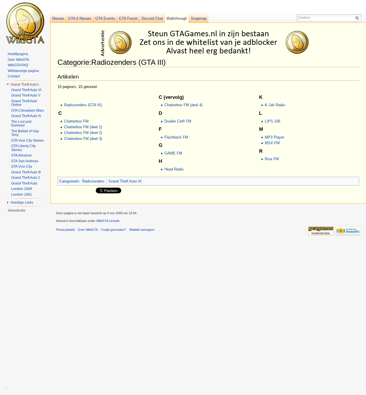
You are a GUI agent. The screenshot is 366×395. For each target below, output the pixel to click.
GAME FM (173, 153)
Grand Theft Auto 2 (25, 178)
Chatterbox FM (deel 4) (183, 105)
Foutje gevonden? (113, 229)
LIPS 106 (272, 121)
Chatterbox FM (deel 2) (83, 133)
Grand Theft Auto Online (24, 103)
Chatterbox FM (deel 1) (83, 127)
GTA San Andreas (24, 161)
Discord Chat (152, 18)
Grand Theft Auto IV (26, 116)
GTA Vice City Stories (27, 141)
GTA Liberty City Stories (23, 148)
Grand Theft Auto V (25, 95)
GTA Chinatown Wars (27, 111)
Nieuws (58, 18)
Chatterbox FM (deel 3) (83, 139)
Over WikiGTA (18, 60)
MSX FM (272, 143)
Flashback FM (176, 137)
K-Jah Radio (275, 105)
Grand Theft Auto (24, 183)
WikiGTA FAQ (18, 65)
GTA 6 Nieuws (80, 18)
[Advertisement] (209, 42)
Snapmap (198, 18)
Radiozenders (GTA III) (83, 105)
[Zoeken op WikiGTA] (358, 18)
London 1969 (21, 189)
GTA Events (105, 18)
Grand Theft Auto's (25, 85)
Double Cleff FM (177, 121)
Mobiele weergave (141, 229)
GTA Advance (21, 155)
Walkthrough (176, 18)
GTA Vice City (21, 167)
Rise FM (272, 159)
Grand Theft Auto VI (26, 90)
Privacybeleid (65, 229)
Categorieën (69, 181)
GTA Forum (128, 18)
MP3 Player (274, 137)
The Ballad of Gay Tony (25, 133)
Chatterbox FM (76, 121)
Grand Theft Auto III (125, 181)
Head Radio (174, 169)
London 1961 (21, 195)
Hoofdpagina (18, 54)
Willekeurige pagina (23, 71)
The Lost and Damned (21, 124)
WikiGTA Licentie (108, 220)
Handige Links (22, 202)
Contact (14, 76)
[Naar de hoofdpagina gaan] (25, 23)
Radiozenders (93, 181)
